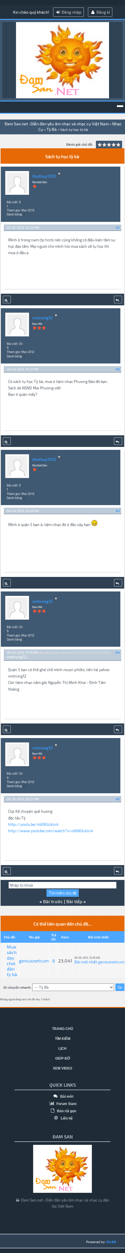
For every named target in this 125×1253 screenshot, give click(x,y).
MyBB (111, 1242)
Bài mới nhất (85, 961)
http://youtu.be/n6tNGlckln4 (33, 824)
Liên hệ (66, 1118)
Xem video (62, 1068)
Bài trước (53, 901)
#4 (117, 652)
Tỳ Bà (52, 129)
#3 (118, 511)
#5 (118, 799)
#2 (118, 369)
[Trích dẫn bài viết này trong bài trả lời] (118, 299)
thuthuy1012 (44, 176)
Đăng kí (103, 12)
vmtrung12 (42, 317)
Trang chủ (62, 1029)
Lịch (62, 1049)
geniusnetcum (34, 960)
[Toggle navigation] (120, 106)
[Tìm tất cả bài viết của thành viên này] (7, 299)
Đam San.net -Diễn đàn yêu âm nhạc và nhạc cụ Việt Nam (57, 123)
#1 (118, 227)
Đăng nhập (71, 12)
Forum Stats (66, 1104)
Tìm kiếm (62, 1039)
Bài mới (66, 1097)
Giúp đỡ (62, 1058)
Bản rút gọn (66, 1111)
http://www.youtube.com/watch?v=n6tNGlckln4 (50, 830)
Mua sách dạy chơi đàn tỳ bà (12, 960)
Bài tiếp (74, 901)
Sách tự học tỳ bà (74, 129)
